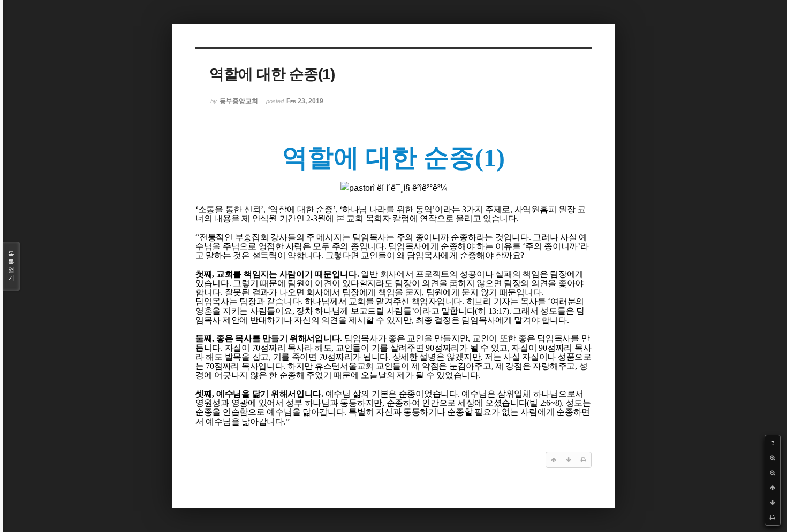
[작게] (772, 472)
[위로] (772, 487)
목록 (11, 266)
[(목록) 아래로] (772, 502)
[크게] (772, 457)
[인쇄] (772, 517)
